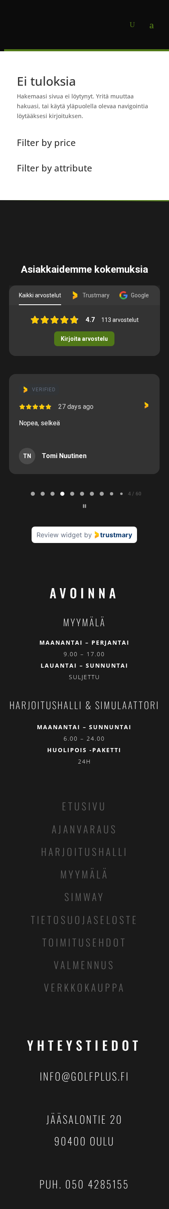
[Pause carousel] (84, 506)
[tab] (33, 494)
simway (84, 896)
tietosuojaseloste (84, 919)
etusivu (84, 805)
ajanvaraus (84, 828)
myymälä (84, 874)
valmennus (84, 964)
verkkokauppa (84, 987)
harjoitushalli (84, 851)
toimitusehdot (84, 942)
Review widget (59, 535)
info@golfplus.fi (84, 1076)
